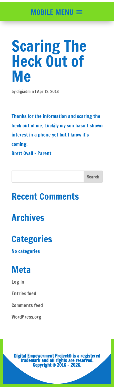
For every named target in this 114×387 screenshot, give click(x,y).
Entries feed (24, 293)
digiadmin (25, 91)
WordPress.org (26, 316)
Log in (18, 281)
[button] (52, 12)
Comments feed (27, 305)
